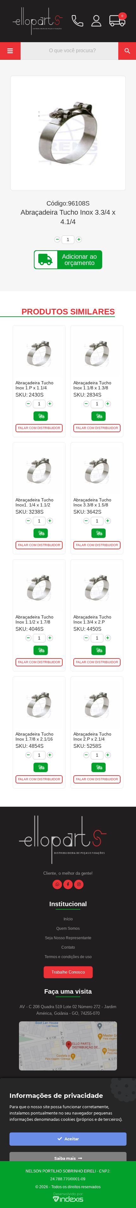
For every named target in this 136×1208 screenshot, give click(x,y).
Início (68, 919)
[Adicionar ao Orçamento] (41, 416)
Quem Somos (68, 928)
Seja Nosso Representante (68, 938)
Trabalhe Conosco (68, 972)
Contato (68, 947)
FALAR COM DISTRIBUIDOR (39, 428)
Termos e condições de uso (68, 957)
